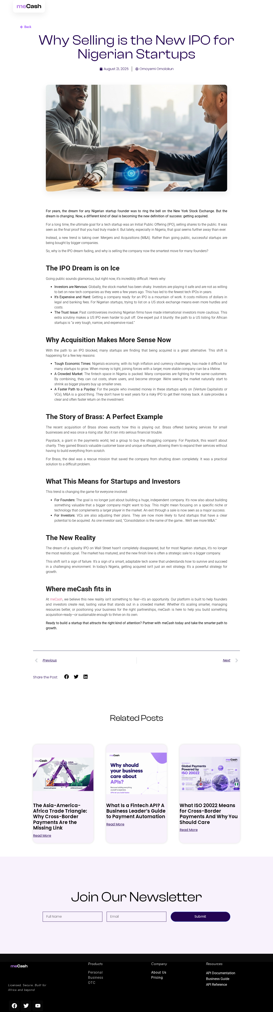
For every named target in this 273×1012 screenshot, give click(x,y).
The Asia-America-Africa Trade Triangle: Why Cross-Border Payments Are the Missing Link (60, 816)
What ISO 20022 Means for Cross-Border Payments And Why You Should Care (209, 814)
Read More (42, 835)
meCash (56, 599)
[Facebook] (14, 1005)
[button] (66, 676)
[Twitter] (26, 1005)
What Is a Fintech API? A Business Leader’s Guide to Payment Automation (136, 811)
